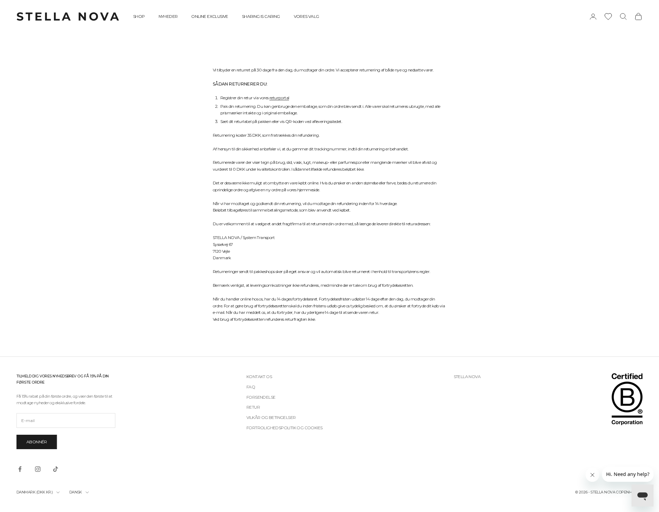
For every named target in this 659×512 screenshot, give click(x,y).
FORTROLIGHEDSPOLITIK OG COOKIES (284, 427)
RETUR (253, 407)
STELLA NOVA (467, 376)
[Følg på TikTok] (55, 469)
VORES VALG (306, 16)
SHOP (139, 16)
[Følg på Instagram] (37, 469)
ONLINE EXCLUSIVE (209, 16)
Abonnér (36, 441)
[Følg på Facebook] (19, 469)
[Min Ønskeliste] (608, 16)
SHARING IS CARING (261, 16)
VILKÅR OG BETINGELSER (271, 417)
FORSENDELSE (260, 397)
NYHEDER (168, 16)
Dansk (75, 492)
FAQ (250, 386)
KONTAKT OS (259, 376)
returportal (279, 97)
